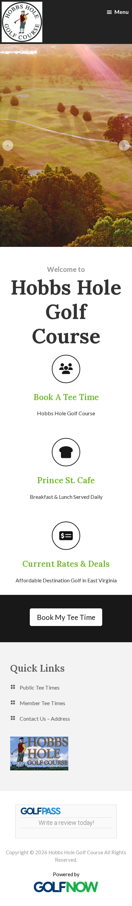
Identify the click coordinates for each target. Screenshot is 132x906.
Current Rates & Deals (66, 564)
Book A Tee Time (66, 397)
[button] (7, 145)
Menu (121, 11)
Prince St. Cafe (66, 480)
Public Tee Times (40, 687)
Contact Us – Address (45, 718)
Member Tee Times (42, 703)
